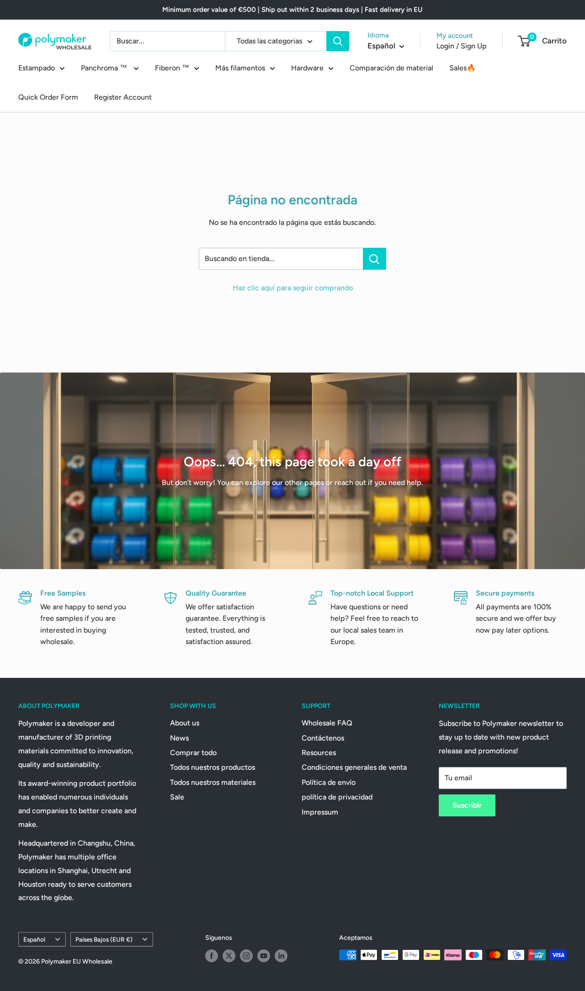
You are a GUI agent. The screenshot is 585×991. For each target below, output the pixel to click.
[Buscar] (337, 41)
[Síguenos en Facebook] (211, 955)
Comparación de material (391, 68)
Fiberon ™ (172, 68)
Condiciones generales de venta (354, 767)
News (179, 738)
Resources (319, 752)
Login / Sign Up (461, 46)
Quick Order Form (48, 97)
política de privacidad (337, 797)
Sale (177, 797)
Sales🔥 (462, 68)
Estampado (36, 68)
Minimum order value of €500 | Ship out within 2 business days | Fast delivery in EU (292, 9)
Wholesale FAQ (327, 723)
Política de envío (329, 782)
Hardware (307, 68)
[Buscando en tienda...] (374, 259)
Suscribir (467, 805)
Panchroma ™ (105, 68)
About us (184, 723)
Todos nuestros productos (212, 767)
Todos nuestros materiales (212, 782)
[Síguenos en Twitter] (229, 955)
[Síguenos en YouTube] (263, 955)
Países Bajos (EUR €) (104, 939)
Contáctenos (323, 738)
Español (34, 939)
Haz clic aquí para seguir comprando (293, 287)
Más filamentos (240, 68)
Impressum (320, 812)
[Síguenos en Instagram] (246, 955)
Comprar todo (193, 752)
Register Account (123, 97)
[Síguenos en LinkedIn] (281, 955)
